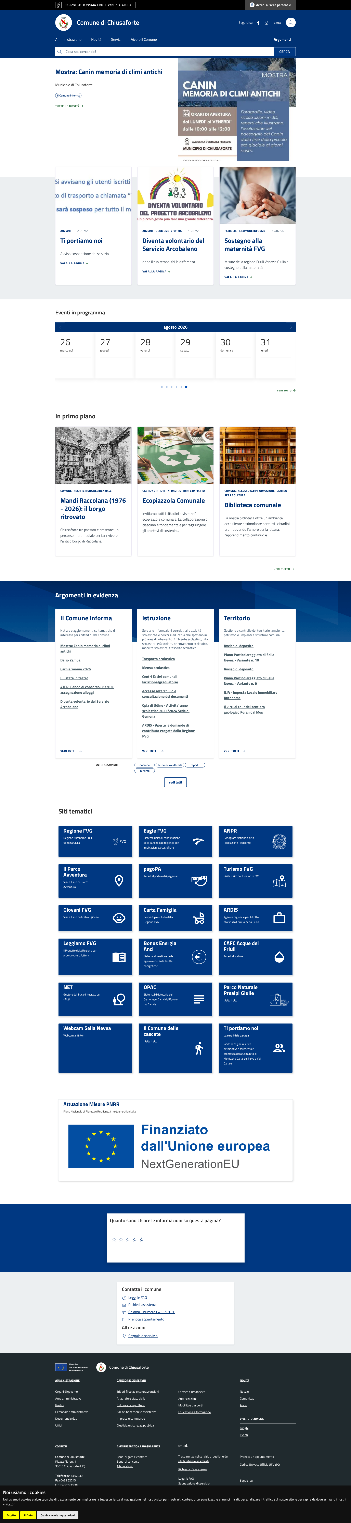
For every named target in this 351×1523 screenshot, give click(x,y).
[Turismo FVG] (279, 880)
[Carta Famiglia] (199, 918)
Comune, (66, 491)
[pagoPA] (199, 881)
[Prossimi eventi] (291, 327)
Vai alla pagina (72, 263)
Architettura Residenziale (92, 491)
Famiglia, (231, 231)
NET (68, 987)
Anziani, (148, 231)
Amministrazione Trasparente (138, 1446)
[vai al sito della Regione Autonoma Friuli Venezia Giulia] (95, 5)
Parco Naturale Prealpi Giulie (241, 990)
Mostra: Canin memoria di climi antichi (108, 71)
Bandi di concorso (128, 1461)
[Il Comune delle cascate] (199, 1047)
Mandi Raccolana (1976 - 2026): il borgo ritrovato (93, 508)
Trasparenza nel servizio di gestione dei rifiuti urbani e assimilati (203, 1458)
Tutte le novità (67, 106)
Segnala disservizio (143, 1336)
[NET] (119, 999)
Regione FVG (77, 830)
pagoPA (152, 869)
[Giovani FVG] (119, 918)
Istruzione (156, 618)
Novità (244, 1380)
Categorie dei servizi (131, 1380)
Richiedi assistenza (142, 1304)
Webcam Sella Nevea (87, 1028)
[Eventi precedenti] (60, 327)
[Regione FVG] (119, 841)
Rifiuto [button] (28, 1515)
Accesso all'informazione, (256, 491)
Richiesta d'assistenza (192, 1469)
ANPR (230, 830)
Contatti (61, 1446)
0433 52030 (151, 1312)
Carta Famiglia (160, 910)
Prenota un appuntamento (257, 1456)
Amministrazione (67, 1380)
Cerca (284, 51)
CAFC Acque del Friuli (241, 946)
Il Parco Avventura (75, 872)
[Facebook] (257, 22)
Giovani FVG (77, 910)
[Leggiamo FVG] (119, 956)
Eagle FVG (155, 830)
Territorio (237, 618)
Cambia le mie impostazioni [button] (58, 1515)
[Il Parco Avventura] (119, 880)
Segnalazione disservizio (194, 1483)
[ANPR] (279, 841)
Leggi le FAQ (137, 1297)
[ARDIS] (279, 918)
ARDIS (231, 910)
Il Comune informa (168, 231)
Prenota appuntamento (146, 1319)
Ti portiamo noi (241, 1028)
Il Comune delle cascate (161, 1031)
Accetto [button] (11, 1515)
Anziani (65, 231)
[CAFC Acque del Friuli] (279, 956)
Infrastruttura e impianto (185, 491)
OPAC (150, 987)
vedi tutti (175, 782)
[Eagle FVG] (199, 841)
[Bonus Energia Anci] (199, 956)
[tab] (162, 387)
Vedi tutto (284, 390)
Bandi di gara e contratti (132, 1456)
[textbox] (174, 1239)
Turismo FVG (238, 869)
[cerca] (291, 22)
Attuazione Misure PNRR (91, 1104)
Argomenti (282, 39)
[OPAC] (199, 999)
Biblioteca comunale (252, 505)
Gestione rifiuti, (154, 491)
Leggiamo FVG (79, 943)
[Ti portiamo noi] (279, 1047)
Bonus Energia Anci (160, 946)
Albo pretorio (125, 1466)
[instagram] (265, 22)
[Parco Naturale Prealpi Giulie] (279, 999)
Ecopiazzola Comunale (173, 500)
